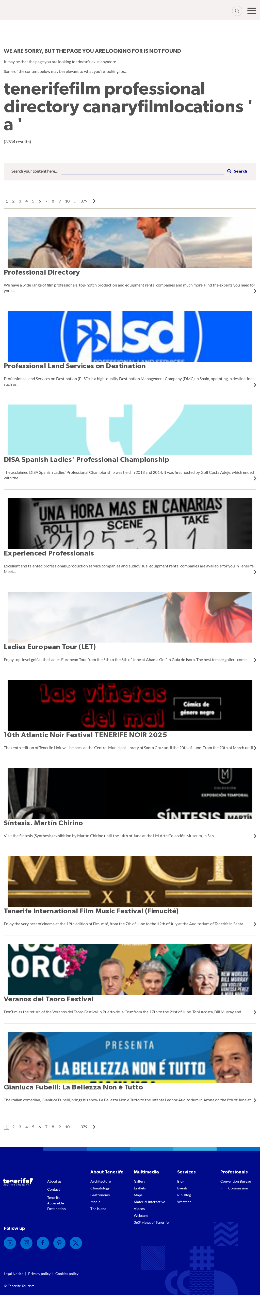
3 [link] (20, 200)
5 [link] (33, 200)
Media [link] (95, 1202)
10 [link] (67, 200)
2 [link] (13, 200)
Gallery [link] (139, 1181)
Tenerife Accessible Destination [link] (56, 1203)
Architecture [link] (100, 1181)
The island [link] (98, 1208)
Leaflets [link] (140, 1188)
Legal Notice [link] (13, 1273)
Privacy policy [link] (39, 1273)
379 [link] (83, 200)
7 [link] (46, 200)
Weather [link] (184, 1202)
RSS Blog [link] (184, 1195)
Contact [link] (53, 1189)
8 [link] (53, 200)
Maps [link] (138, 1195)
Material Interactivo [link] (149, 1202)
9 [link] (59, 200)
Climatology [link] (100, 1188)
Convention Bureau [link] (235, 1181)
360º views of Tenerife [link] (151, 1222)
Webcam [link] (141, 1215)
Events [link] (182, 1188)
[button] (236, 171)
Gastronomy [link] (100, 1195)
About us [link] (54, 1181)
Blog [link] (180, 1181)
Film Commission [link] (234, 1188)
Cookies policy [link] (66, 1273)
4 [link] (26, 200)
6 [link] (40, 200)
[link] (94, 200)
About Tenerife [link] (106, 1172)
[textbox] (142, 171)
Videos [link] (139, 1208)
